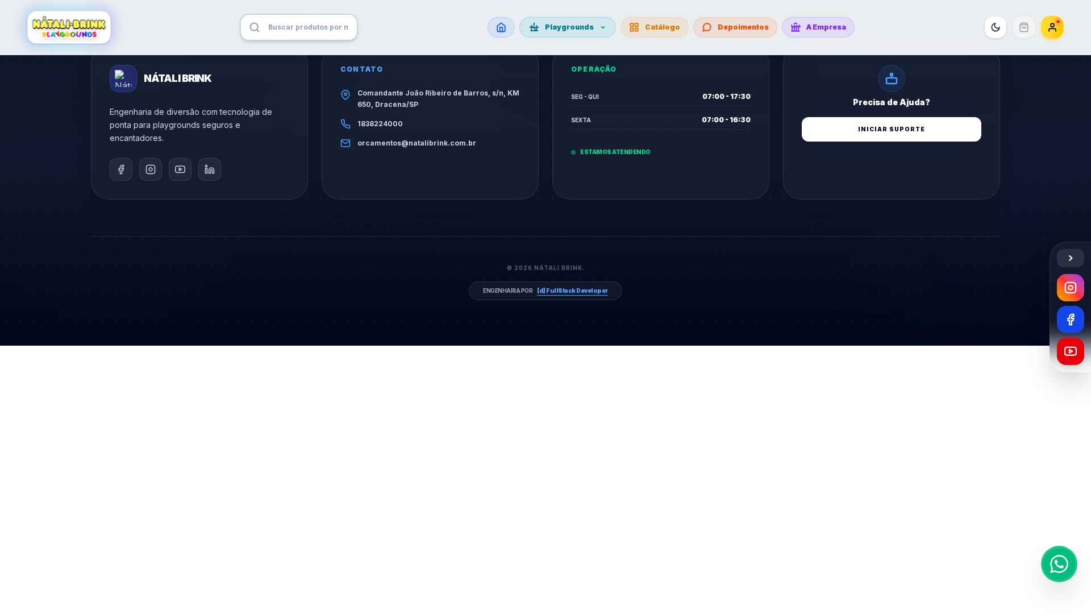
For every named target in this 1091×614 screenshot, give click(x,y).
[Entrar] (1052, 27)
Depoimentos (743, 27)
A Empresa (826, 27)
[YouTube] (1070, 351)
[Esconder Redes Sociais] (1070, 258)
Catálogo (662, 27)
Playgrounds (569, 27)
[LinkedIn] (209, 169)
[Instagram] (1070, 287)
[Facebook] (1070, 319)
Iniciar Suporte (891, 129)
